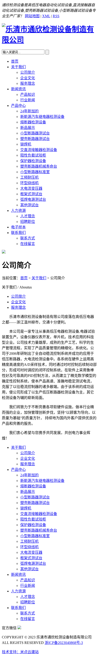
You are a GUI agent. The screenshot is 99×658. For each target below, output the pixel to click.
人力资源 (18, 211)
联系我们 (18, 233)
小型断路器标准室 (35, 172)
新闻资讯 (18, 89)
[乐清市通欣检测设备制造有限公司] (49, 40)
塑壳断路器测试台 (35, 139)
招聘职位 (27, 222)
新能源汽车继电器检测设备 (42, 117)
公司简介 (27, 72)
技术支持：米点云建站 (20, 652)
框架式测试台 (31, 194)
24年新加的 (29, 111)
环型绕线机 (29, 183)
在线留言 (27, 244)
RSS (56, 16)
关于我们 (18, 67)
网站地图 (32, 16)
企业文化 (27, 78)
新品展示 (27, 128)
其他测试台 (29, 205)
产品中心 (18, 106)
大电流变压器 (31, 188)
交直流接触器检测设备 (38, 150)
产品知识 (27, 94)
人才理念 (27, 216)
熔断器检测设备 (33, 122)
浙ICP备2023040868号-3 (64, 643)
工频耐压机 (29, 177)
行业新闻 (27, 100)
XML (46, 16)
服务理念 (27, 83)
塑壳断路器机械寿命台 (38, 166)
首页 (14, 61)
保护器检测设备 (33, 161)
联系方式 (27, 238)
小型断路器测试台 (35, 133)
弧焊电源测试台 (33, 199)
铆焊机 (25, 144)
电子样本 (18, 227)
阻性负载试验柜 (33, 155)
